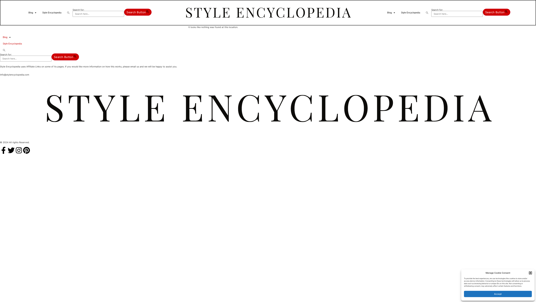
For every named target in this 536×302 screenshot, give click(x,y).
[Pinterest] (26, 150)
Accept (498, 294)
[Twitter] (11, 150)
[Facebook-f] (3, 150)
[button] (530, 273)
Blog (30, 12)
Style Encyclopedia (51, 12)
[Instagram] (18, 150)
